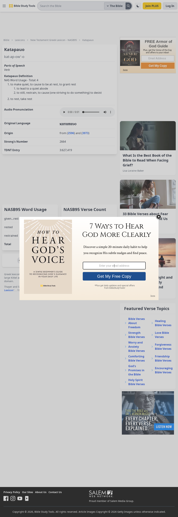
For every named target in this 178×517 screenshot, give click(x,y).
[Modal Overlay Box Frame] (89, 258)
